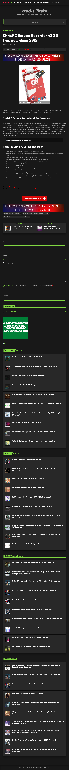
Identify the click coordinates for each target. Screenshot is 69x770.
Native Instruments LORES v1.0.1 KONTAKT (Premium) (30, 637)
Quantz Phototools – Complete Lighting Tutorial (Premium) (32, 609)
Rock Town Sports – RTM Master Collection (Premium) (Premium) (34, 590)
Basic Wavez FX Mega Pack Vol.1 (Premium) (26, 422)
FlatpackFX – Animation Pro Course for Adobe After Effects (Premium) (36, 581)
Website (5, 255)
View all (18, 350)
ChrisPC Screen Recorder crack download (35, 213)
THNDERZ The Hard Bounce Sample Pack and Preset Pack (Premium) (35, 366)
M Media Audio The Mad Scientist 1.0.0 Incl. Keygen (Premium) (33, 394)
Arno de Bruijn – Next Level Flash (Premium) (27, 600)
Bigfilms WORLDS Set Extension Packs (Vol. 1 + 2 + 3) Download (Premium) (37, 618)
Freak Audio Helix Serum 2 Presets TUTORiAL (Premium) (31, 357)
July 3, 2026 (54, 2)
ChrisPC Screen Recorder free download (16, 217)
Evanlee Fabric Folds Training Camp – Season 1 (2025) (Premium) (34, 740)
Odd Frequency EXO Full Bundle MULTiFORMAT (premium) (31, 497)
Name (5, 241)
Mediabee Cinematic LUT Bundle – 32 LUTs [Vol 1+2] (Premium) (33, 562)
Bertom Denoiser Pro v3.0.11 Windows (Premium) (28, 375)
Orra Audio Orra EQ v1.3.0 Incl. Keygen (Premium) (28, 385)
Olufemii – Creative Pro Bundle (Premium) (26, 459)
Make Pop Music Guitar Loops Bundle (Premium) (28, 478)
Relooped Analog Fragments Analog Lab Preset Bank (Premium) (31, 2)
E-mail (5, 248)
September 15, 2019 (9, 44)
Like (21, 49)
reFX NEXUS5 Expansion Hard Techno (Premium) (28, 628)
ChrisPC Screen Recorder (11, 213)
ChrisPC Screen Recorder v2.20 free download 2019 (30, 38)
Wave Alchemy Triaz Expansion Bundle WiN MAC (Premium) (32, 506)
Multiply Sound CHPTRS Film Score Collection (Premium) (31, 646)
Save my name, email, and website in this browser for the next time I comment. (26, 263)
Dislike (27, 49)
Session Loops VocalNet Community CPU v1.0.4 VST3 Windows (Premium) (36, 403)
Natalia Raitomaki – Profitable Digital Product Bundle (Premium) (34, 544)
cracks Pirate (34, 10)
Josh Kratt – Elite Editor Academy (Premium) (27, 693)
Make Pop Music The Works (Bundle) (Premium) (28, 487)
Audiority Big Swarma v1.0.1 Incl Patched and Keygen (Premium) (33, 441)
